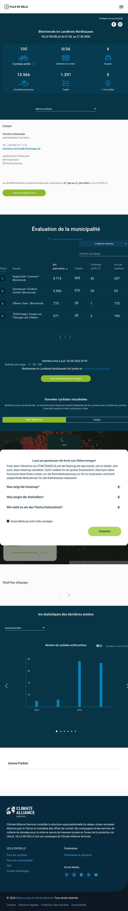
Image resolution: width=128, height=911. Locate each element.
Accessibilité (78, 904)
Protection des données (55, 904)
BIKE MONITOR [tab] (34, 419)
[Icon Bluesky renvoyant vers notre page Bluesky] (96, 874)
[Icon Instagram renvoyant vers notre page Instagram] (74, 874)
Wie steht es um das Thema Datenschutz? (35, 507)
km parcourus (59, 266)
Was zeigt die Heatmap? (23, 487)
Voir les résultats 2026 (24, 193)
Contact (11, 904)
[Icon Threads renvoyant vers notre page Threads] (88, 874)
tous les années (13, 628)
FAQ (9, 865)
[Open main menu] (121, 6)
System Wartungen (18, 871)
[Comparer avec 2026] (100, 646)
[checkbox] (64, 521)
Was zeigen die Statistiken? (25, 497)
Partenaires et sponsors (78, 855)
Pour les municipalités (20, 860)
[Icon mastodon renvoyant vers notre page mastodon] (81, 874)
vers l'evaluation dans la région (66, 378)
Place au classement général (67, 239)
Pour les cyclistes (17, 855)
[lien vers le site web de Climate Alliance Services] (21, 811)
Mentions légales (28, 904)
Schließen (105, 531)
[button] (6, 686)
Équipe (17, 268)
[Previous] (60, 595)
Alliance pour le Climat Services (34, 897)
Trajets (79, 268)
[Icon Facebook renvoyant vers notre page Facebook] (66, 874)
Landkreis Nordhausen (96, 368)
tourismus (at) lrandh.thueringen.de (21, 148)
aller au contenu (44, 109)
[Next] (68, 595)
